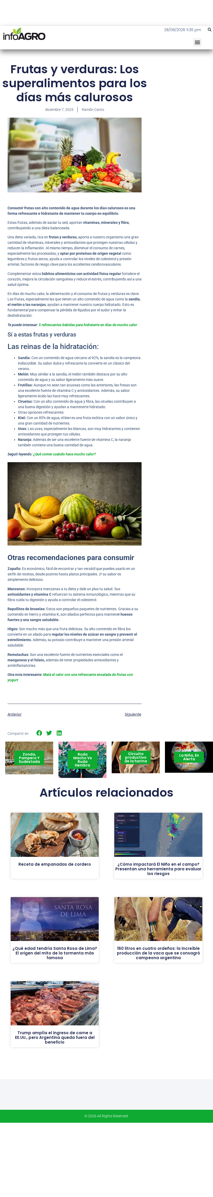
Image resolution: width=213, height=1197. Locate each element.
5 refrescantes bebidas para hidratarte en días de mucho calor (87, 325)
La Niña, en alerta (189, 757)
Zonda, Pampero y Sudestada (29, 758)
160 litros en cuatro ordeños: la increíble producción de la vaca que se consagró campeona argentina (158, 953)
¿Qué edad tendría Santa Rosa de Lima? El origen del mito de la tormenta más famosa (54, 953)
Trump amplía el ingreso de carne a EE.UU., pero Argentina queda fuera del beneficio (55, 1037)
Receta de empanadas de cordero (54, 864)
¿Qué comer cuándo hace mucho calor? (64, 454)
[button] (209, 29)
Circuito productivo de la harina (135, 757)
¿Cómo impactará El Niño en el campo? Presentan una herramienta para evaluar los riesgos (158, 869)
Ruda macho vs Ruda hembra (82, 760)
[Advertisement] (181, 93)
